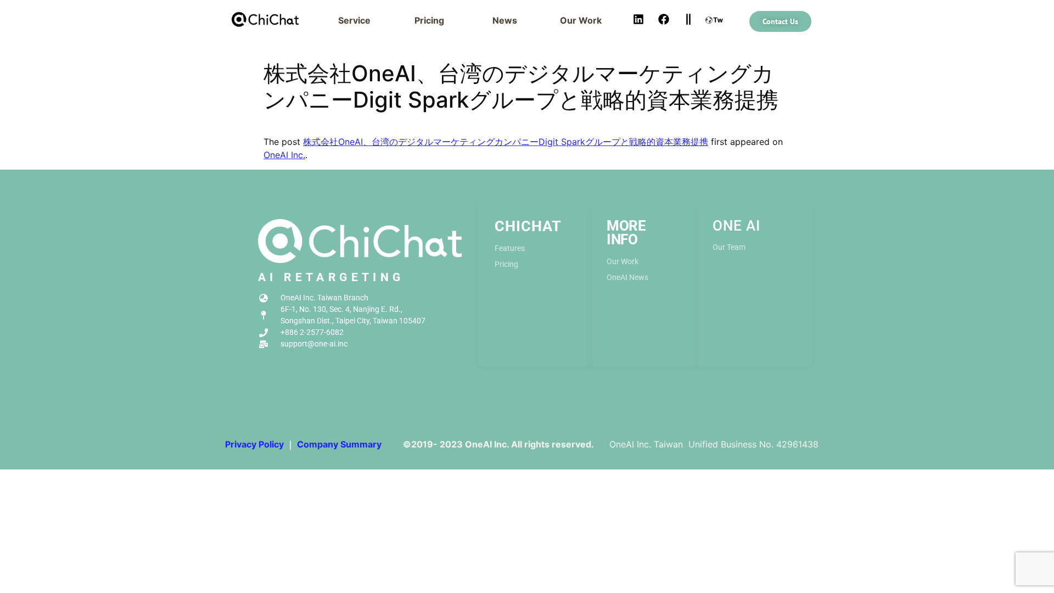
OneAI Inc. (284, 154)
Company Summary (339, 444)
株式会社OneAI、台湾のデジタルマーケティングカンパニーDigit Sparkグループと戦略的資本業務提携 (505, 141)
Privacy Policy (254, 444)
